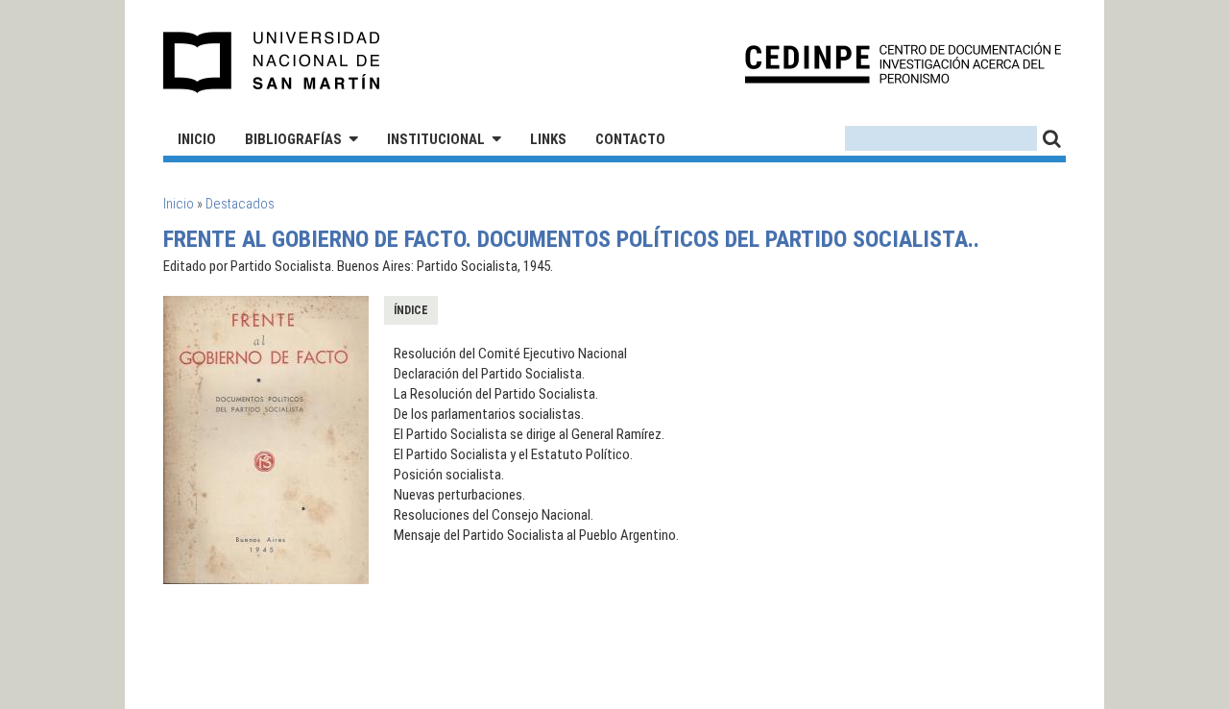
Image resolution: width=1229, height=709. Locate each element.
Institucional (436, 139)
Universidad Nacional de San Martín (272, 62)
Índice (411, 310)
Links (548, 139)
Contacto (630, 139)
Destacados (240, 203)
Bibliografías (293, 139)
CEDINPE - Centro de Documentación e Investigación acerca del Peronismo (903, 63)
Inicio (197, 139)
